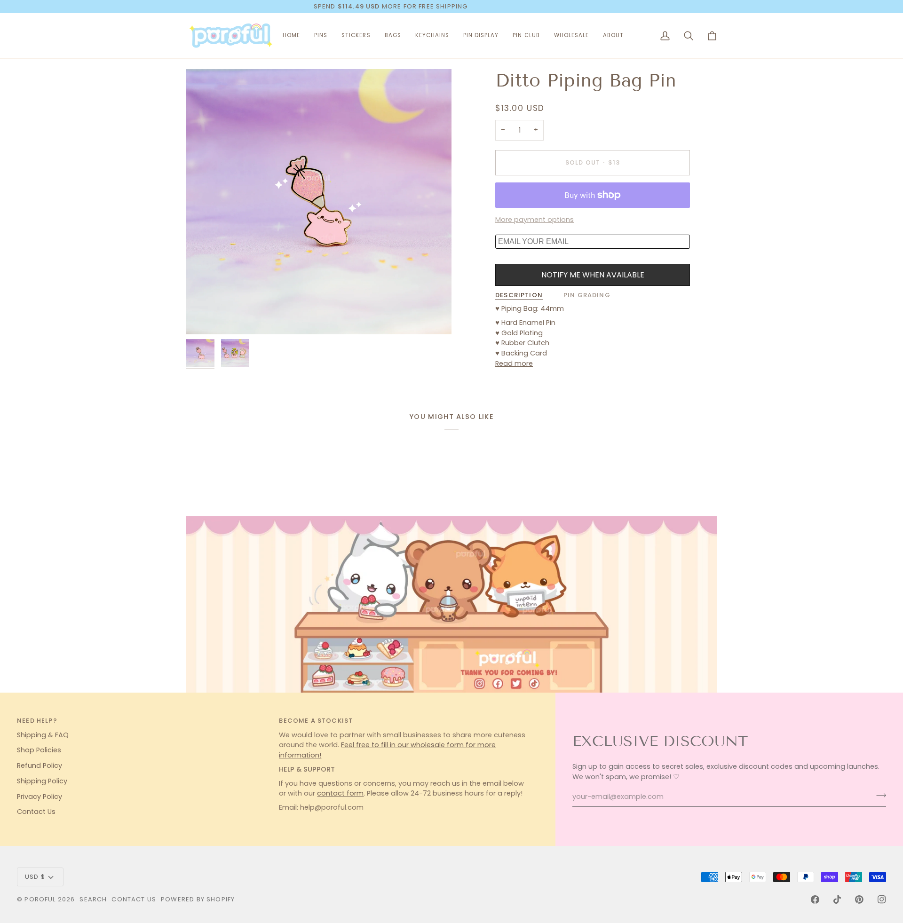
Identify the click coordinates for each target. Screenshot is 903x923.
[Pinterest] (859, 899)
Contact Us (36, 811)
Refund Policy (39, 765)
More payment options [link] (534, 219)
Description (519, 295)
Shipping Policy (42, 781)
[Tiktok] (837, 899)
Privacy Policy (39, 796)
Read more (514, 363)
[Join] (878, 795)
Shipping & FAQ (43, 735)
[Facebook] (815, 899)
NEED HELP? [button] (37, 720)
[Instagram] (882, 899)
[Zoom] (319, 201)
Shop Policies (39, 750)
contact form (340, 793)
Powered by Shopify (198, 899)
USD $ (35, 876)
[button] (320, 35)
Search (93, 899)
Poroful (39, 899)
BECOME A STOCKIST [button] (316, 720)
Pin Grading (586, 295)
